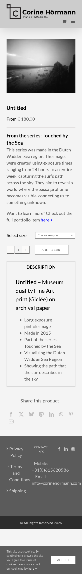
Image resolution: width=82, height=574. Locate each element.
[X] (21, 414)
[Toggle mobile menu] (73, 21)
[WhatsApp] (61, 414)
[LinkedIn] (51, 414)
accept (63, 560)
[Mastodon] (41, 414)
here (31, 568)
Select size (16, 235)
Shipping (16, 490)
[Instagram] (73, 449)
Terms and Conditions (16, 473)
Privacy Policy (16, 452)
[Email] (11, 421)
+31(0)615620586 (50, 469)
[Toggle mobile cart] (64, 21)
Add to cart (52, 250)
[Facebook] (11, 414)
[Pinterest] (70, 414)
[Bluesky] (31, 414)
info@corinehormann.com (56, 483)
